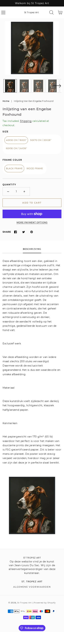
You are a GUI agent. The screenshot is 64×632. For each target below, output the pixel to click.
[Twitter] (23, 231)
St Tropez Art (24, 602)
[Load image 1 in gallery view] (10, 86)
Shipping (26, 121)
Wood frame (34, 168)
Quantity (9, 184)
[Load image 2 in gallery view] (24, 86)
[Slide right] (57, 88)
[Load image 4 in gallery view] (52, 86)
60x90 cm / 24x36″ (16, 148)
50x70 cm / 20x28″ (40, 140)
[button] (3, 12)
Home (6, 101)
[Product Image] (32, 48)
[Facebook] (15, 231)
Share (7, 231)
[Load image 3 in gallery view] (38, 86)
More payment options (32, 222)
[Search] (51, 12)
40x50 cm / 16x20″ (16, 140)
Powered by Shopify (45, 602)
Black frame (14, 168)
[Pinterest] (31, 231)
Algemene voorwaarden (32, 587)
